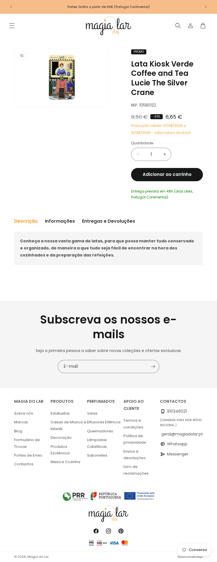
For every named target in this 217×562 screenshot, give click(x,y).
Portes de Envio (28, 455)
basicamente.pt (190, 556)
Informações (60, 221)
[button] (12, 25)
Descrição (26, 221)
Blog (18, 431)
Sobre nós (23, 413)
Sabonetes (97, 455)
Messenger (177, 454)
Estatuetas (60, 413)
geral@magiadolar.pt (182, 434)
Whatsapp (177, 444)
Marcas (21, 422)
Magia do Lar (38, 556)
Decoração (61, 437)
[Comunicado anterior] (11, 7)
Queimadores (100, 431)
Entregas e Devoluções (108, 221)
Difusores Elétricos (104, 422)
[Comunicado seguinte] (206, 7)
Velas (92, 413)
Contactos (23, 464)
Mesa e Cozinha (65, 461)
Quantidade (142, 143)
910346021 (177, 411)
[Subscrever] (153, 366)
